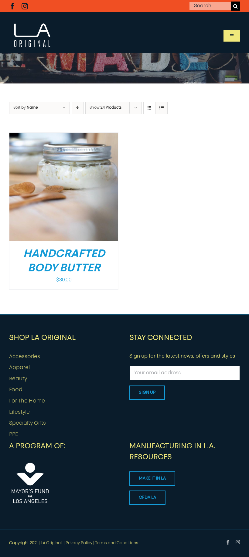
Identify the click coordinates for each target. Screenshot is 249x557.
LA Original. (52, 543)
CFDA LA (147, 497)
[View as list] (161, 108)
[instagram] (25, 6)
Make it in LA (152, 478)
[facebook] (12, 6)
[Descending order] (78, 108)
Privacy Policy (79, 543)
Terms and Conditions (116, 543)
